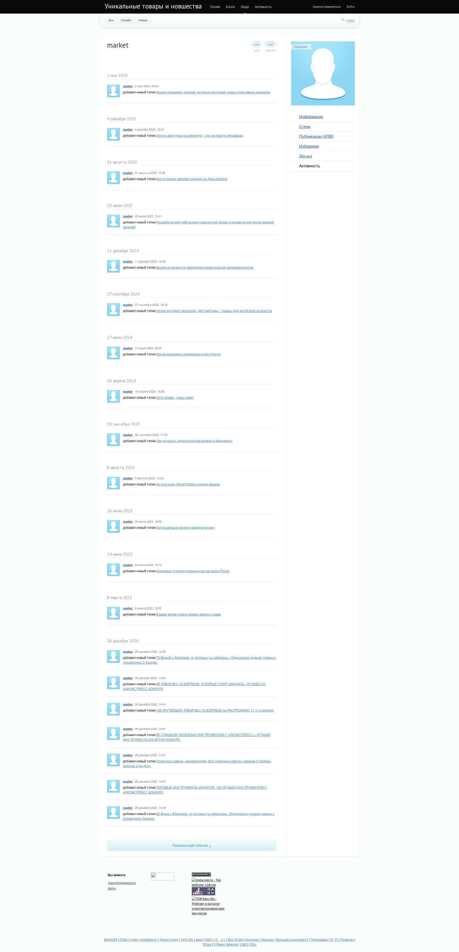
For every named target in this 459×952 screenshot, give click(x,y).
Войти (351, 6)
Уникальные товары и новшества (153, 6)
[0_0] (334, 939)
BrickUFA (110, 939)
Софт (134, 939)
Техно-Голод (168, 939)
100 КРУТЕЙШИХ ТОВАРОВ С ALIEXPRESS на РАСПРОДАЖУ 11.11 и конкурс (215, 710)
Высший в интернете (292, 939)
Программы (319, 939)
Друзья (305, 156)
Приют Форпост (227, 944)
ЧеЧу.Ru (187, 939)
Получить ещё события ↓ (192, 845)
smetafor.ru (149, 939)
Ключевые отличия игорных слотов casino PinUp (193, 570)
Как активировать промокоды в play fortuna (188, 354)
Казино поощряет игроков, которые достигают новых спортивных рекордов (213, 92)
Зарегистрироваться (327, 6)
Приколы (347, 939)
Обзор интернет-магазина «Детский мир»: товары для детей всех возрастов (214, 310)
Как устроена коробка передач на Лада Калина (191, 178)
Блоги (230, 6)
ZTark (124, 939)
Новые (142, 20)
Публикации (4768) (316, 136)
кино (199, 939)
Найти (350, 20)
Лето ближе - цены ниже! (175, 397)
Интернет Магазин (259, 939)
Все (111, 20)
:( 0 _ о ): (219, 939)
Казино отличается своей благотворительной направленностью (204, 267)
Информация (311, 116)
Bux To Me (235, 939)
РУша (207, 944)
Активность (263, 6)
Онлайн (126, 20)
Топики (215, 6)
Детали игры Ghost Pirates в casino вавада (188, 484)
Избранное (309, 146)
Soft (208, 939)
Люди (245, 6)
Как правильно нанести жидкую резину (185, 527)
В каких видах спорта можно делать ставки (188, 614)
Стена (304, 126)
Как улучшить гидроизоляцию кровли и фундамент (194, 440)
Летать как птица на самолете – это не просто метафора (199, 135)
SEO (245, 944)
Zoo (253, 944)
